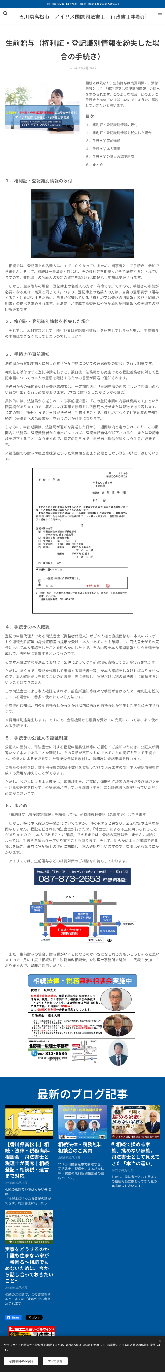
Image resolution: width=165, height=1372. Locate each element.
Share (15, 1317)
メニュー (160, 13)
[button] (5, 13)
